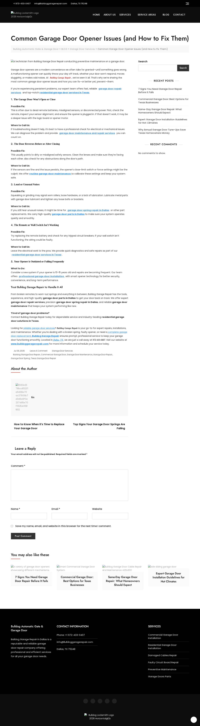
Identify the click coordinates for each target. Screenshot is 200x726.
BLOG (166, 14)
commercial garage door (53, 354)
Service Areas (147, 14)
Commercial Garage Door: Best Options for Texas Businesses (163, 100)
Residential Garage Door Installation (162, 646)
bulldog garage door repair (26, 354)
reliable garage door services (39, 328)
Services (125, 14)
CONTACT (179, 14)
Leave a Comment (38, 350)
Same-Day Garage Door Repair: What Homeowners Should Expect (160, 111)
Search (142, 61)
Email (56, 509)
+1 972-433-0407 (21, 3)
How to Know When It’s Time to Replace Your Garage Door (39, 426)
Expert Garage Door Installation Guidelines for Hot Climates (162, 121)
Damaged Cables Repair (162, 655)
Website (97, 509)
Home (96, 14)
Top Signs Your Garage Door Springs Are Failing (99, 426)
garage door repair (102, 354)
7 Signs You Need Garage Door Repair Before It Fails (160, 90)
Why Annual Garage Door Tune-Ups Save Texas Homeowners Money (162, 131)
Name (15, 509)
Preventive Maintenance (162, 669)
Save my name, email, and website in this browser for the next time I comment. (63, 526)
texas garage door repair (43, 358)
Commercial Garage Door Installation (163, 636)
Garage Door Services (62, 350)
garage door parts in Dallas (68, 214)
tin (32, 397)
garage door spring (20, 358)
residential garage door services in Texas (64, 92)
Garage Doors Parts (159, 676)
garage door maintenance (79, 354)
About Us (110, 14)
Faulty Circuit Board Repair (163, 662)
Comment (18, 466)
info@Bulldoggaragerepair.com (50, 3)
